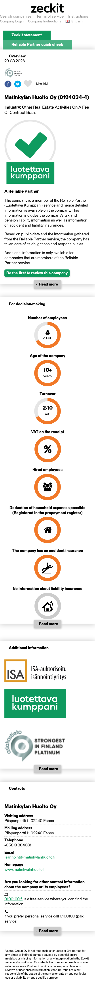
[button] (7, 84)
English (77, 21)
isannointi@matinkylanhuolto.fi (29, 857)
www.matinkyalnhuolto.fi (24, 870)
